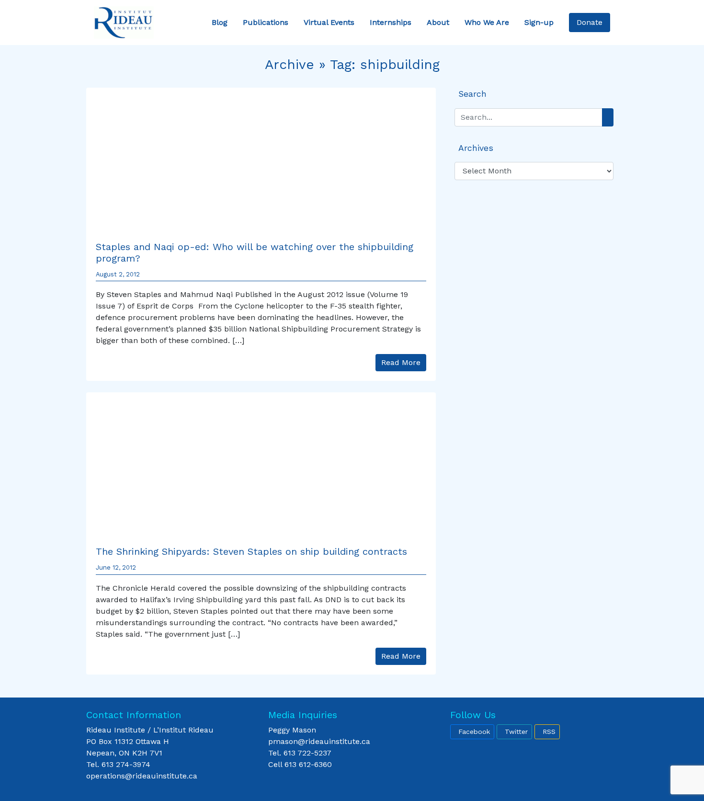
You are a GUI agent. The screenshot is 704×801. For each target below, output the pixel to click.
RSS (549, 731)
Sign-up (539, 22)
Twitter (516, 731)
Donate (589, 22)
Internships (390, 22)
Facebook (474, 731)
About (438, 22)
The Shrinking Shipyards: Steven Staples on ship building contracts (251, 551)
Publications (265, 22)
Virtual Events (329, 22)
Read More (400, 362)
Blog (219, 22)
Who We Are (487, 22)
